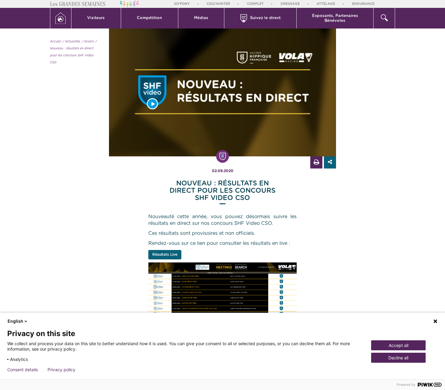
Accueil (55, 41)
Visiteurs (96, 18)
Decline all (398, 357)
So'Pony (182, 3)
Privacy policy (61, 369)
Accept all (398, 345)
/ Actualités (71, 41)
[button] (96, 18)
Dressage (290, 3)
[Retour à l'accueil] (60, 18)
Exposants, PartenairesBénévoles (335, 18)
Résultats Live (164, 254)
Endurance (363, 3)
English (15, 321)
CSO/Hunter (218, 3)
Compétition (149, 18)
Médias (201, 18)
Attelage (326, 3)
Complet (255, 3)
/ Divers (88, 41)
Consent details (22, 369)
